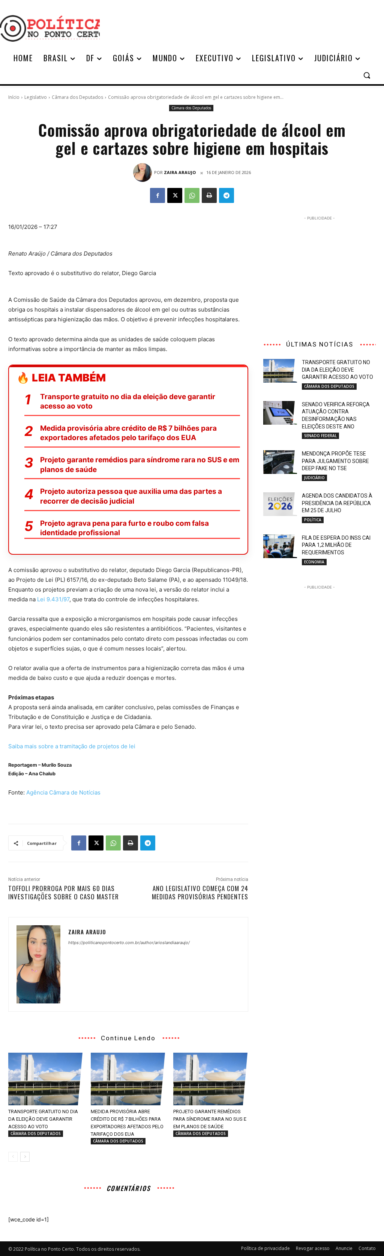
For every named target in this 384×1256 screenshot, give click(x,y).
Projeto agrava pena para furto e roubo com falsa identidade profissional (124, 528)
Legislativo (35, 97)
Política (312, 519)
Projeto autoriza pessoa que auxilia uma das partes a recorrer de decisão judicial (131, 496)
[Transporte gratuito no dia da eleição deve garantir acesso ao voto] (45, 1079)
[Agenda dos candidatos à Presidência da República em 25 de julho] (280, 504)
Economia (314, 561)
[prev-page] (13, 1157)
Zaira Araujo (180, 172)
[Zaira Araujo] (143, 172)
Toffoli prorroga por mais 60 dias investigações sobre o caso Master (63, 892)
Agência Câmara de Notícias (63, 792)
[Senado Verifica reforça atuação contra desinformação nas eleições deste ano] (280, 413)
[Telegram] (226, 195)
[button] (367, 75)
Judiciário (314, 477)
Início (14, 97)
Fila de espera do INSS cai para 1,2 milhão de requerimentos (336, 545)
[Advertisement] (236, 27)
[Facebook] (157, 195)
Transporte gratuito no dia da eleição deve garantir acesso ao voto (127, 401)
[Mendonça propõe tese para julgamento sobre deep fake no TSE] (280, 462)
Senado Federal (320, 435)
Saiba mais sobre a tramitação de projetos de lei (71, 746)
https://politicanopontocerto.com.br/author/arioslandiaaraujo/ (129, 942)
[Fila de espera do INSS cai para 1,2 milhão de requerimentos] (280, 546)
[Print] (209, 195)
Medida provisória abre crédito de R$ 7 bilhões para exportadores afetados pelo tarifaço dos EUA (128, 433)
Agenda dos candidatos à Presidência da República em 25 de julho (337, 503)
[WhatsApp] (192, 195)
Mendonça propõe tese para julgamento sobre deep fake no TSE (335, 461)
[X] (174, 195)
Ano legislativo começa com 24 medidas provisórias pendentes (200, 892)
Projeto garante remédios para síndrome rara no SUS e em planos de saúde (139, 464)
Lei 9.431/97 (53, 599)
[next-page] (25, 1157)
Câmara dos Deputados (77, 97)
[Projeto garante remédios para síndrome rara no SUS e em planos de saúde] (210, 1079)
